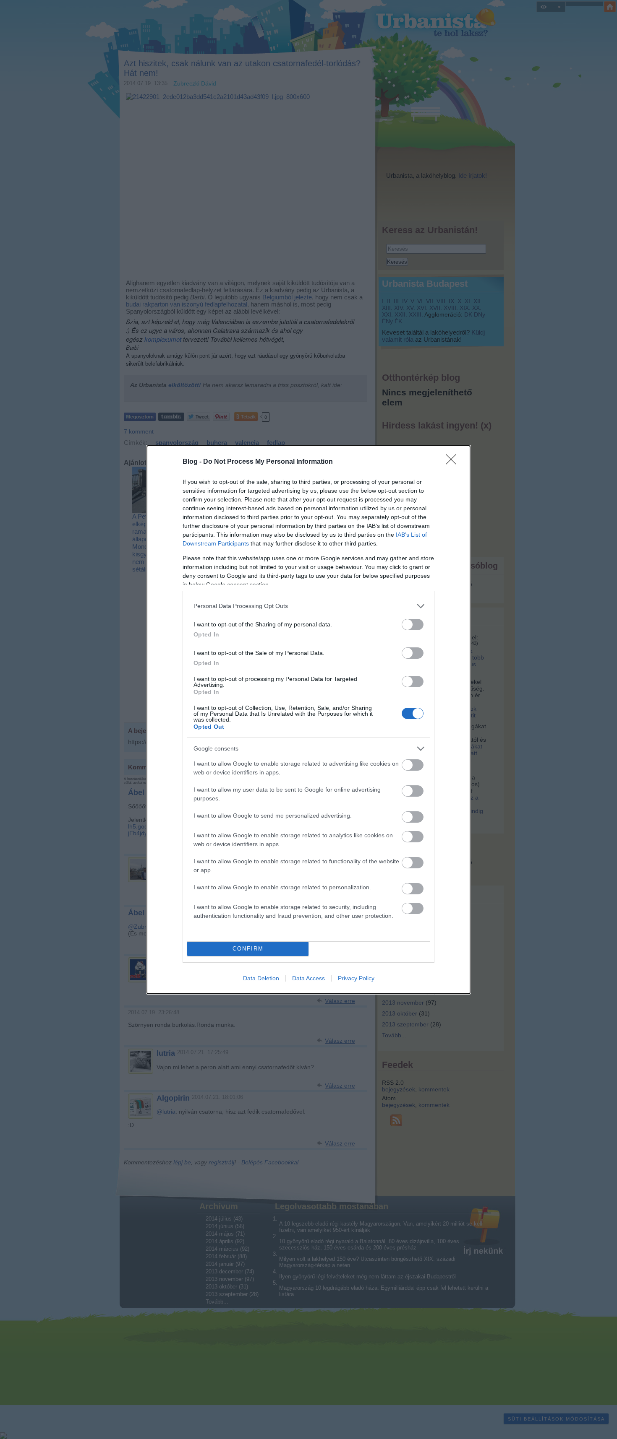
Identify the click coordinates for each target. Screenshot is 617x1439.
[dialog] (308, 720)
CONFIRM (248, 948)
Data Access (308, 978)
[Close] (454, 462)
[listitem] (308, 606)
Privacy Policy (356, 978)
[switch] (413, 624)
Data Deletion (261, 978)
